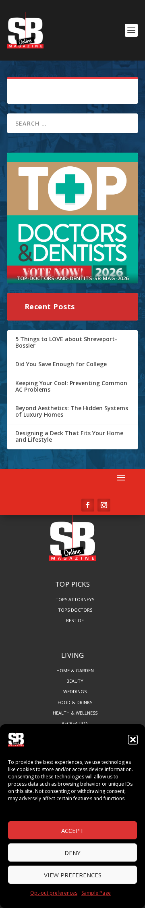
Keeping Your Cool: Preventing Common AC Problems (71, 386)
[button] (133, 740)
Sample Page (96, 892)
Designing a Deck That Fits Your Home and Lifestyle (69, 436)
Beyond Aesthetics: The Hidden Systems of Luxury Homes (71, 411)
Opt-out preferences (53, 892)
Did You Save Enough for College (61, 364)
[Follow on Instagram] (103, 505)
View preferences (73, 875)
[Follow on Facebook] (87, 505)
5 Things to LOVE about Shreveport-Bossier (66, 342)
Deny (72, 853)
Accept (72, 830)
